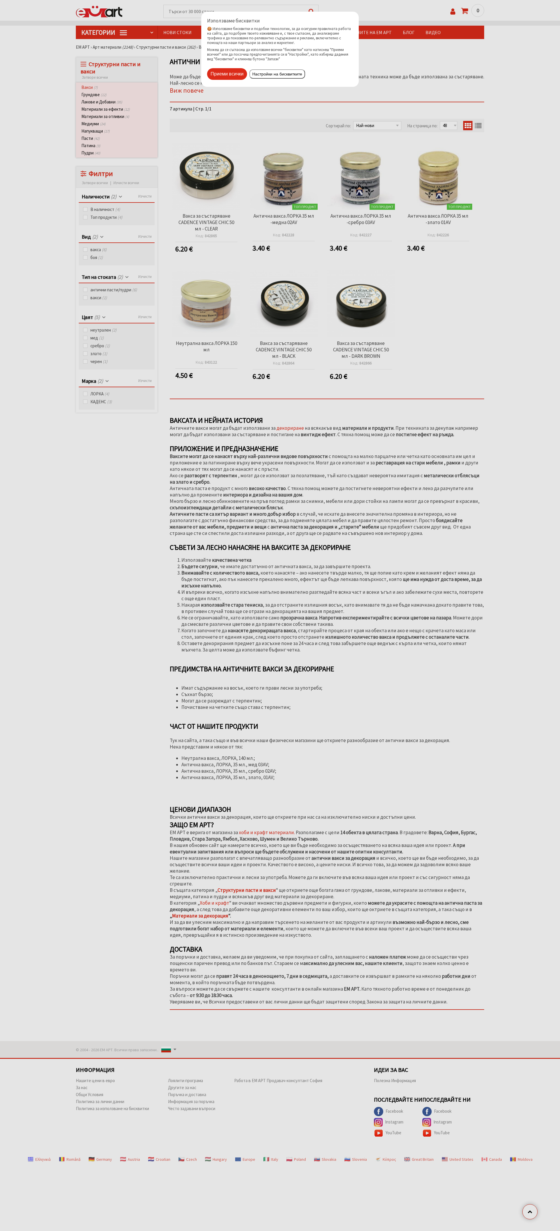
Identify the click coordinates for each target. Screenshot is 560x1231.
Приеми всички (227, 73)
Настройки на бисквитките (277, 74)
